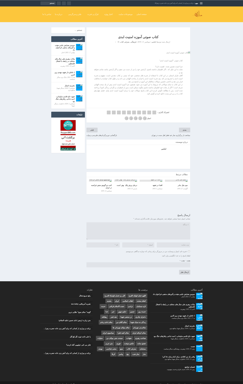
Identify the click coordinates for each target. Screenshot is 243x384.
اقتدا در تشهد (157, 185)
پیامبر (121, 354)
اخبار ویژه (108, 14)
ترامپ (130, 306)
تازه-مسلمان (141, 306)
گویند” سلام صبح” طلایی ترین (79, 312)
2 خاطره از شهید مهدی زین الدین (65, 73)
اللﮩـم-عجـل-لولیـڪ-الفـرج (115, 296)
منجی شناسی (111, 349)
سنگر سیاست (176, 318)
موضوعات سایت (126, 14)
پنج (128, 354)
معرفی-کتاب (131, 349)
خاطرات (61, 104)
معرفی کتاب (124, 42)
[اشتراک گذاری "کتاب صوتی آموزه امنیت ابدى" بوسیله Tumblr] (139, 112)
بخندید (109, 301)
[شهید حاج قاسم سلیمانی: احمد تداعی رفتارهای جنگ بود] (79, 98)
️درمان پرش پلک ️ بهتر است (127, 185)
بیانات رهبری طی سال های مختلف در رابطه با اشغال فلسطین (65, 61)
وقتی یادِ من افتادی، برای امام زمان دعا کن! (178, 357)
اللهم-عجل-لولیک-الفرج (137, 296)
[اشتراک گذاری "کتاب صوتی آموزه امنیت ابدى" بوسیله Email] (113, 112)
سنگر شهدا (60, 88)
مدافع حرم (71, 90)
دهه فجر (114, 317)
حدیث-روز (142, 312)
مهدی (100, 349)
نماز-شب (135, 354)
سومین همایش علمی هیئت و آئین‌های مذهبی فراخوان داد (65, 47)
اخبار (62, 52)
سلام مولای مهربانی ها (121, 328)
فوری (118, 344)
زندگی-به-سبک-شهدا (138, 322)
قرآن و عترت (92, 14)
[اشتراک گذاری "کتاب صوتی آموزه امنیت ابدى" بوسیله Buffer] (123, 112)
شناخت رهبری (140, 338)
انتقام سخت (141, 301)
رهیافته (104, 317)
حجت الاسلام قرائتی (116, 306)
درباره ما (58, 14)
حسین (132, 312)
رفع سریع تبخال (85, 296)
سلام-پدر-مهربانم (139, 328)
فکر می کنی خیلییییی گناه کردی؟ (78, 345)
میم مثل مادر (183, 185)
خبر (113, 312)
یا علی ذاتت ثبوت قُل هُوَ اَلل (80, 337)
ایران (117, 301)
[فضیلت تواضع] (199, 369)
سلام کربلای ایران (139, 333)
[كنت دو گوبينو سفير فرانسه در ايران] (100, 181)
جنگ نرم (64, 77)
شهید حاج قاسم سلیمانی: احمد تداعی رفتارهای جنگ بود (65, 99)
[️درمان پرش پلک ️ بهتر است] (125, 181)
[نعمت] (199, 348)
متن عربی (109, 344)
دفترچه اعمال (70, 86)
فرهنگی (133, 42)
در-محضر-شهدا (126, 317)
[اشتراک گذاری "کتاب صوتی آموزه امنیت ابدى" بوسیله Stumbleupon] (118, 112)
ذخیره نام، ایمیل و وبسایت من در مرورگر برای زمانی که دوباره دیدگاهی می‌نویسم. (156, 251)
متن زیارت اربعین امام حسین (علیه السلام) (75, 320)
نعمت (193, 346)
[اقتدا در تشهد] (151, 181)
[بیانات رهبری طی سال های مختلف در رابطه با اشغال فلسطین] (79, 60)
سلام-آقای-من (121, 322)
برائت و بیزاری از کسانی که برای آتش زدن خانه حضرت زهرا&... (173, 3)
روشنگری (176, 349)
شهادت (128, 338)
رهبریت (62, 66)
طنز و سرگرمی (74, 14)
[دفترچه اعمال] (79, 87)
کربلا (113, 354)
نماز (144, 354)
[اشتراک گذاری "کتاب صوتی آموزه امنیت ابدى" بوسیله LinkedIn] (128, 112)
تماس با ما (46, 14)
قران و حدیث (177, 369)
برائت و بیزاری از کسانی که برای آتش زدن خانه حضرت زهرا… (67, 328)
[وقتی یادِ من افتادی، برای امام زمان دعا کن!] (199, 358)
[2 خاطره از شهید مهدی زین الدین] (79, 74)
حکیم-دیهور (122, 312)
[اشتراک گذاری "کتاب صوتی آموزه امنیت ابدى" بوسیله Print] (108, 112)
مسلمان (143, 349)
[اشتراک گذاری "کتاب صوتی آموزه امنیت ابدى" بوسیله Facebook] (154, 112)
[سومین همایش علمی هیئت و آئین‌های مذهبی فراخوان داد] (79, 47)
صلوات (100, 338)
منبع (121, 349)
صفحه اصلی (141, 14)
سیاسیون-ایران (108, 333)
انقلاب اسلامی (128, 301)
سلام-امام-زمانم (106, 322)
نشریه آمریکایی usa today (81, 304)
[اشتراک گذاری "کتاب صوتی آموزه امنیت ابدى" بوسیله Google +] (144, 112)
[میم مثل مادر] (176, 181)
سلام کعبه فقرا (123, 333)
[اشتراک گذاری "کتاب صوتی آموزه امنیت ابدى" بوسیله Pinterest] (134, 112)
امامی (153, 42)
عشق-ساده (141, 344)
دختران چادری (140, 317)
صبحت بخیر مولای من (114, 338)
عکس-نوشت (129, 344)
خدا (107, 312)
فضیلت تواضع (190, 367)
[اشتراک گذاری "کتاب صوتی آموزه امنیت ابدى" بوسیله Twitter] (149, 112)
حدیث (183, 369)
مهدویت (169, 369)
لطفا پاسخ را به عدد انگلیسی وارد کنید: (176, 256)
